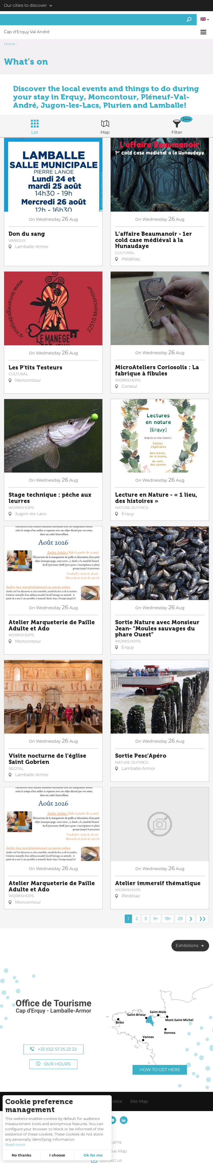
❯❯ (202, 918)
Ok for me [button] (93, 1155)
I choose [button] (57, 1155)
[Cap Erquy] (53, 1006)
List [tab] (34, 132)
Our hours (57, 1063)
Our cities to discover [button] (25, 5)
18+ (168, 918)
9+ (155, 918)
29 (180, 918)
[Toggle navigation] (204, 32)
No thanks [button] (21, 1155)
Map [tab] (105, 132)
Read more (15, 1144)
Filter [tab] (176, 132)
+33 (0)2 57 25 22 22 (57, 1049)
